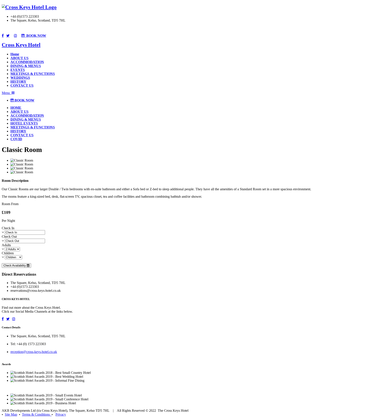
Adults (6, 245)
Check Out (9, 236)
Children (8, 253)
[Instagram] (15, 35)
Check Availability (15, 265)
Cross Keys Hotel (21, 45)
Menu (7, 93)
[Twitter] (8, 35)
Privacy (60, 414)
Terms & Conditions (37, 414)
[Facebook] (3, 35)
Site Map (11, 414)
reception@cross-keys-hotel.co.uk (33, 352)
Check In (8, 228)
